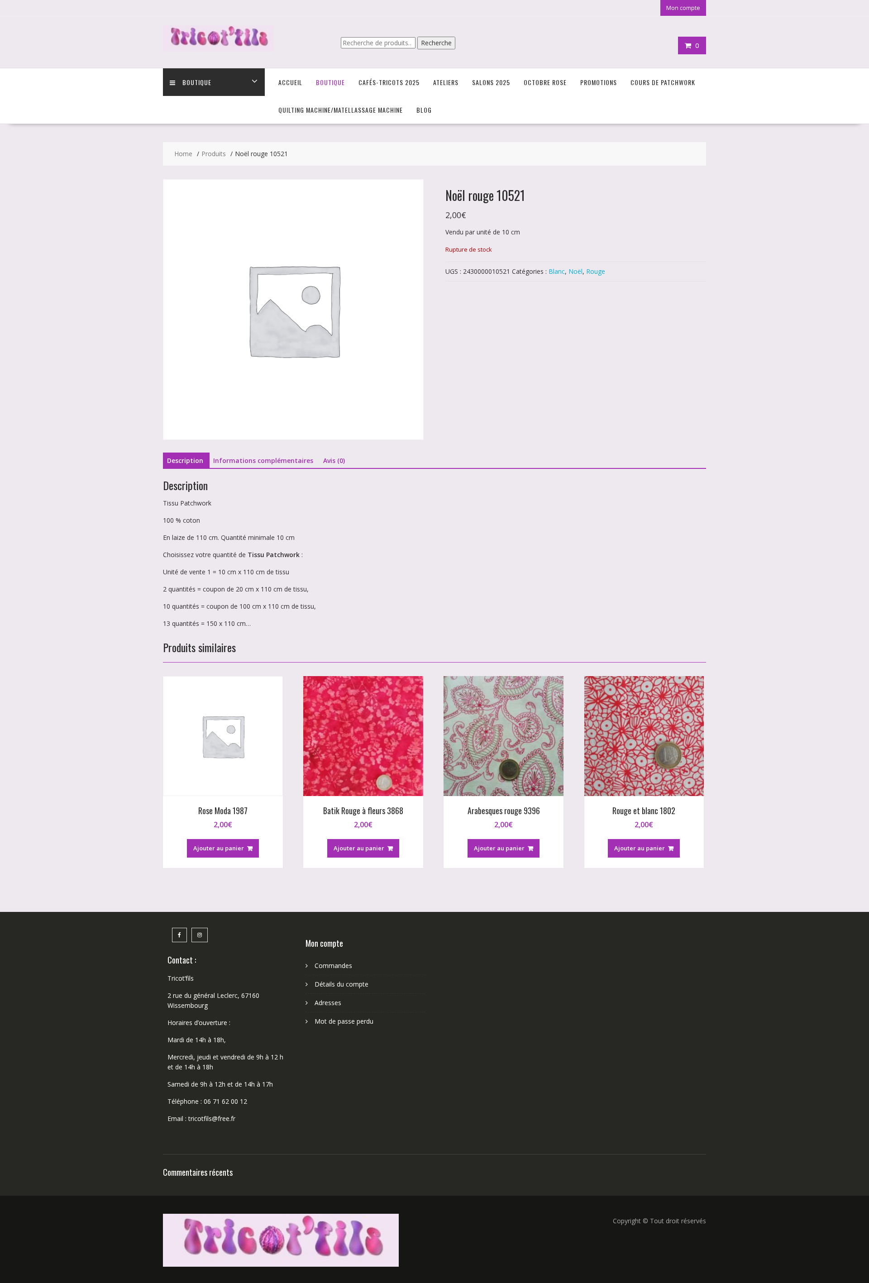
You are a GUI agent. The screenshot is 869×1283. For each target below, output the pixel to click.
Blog (424, 109)
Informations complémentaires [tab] (263, 460)
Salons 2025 (491, 82)
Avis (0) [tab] (334, 460)
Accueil (290, 82)
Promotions (598, 82)
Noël (575, 271)
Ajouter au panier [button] (218, 848)
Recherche (436, 42)
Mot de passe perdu (344, 1021)
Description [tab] (185, 460)
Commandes (333, 965)
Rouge (595, 271)
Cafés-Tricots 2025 (389, 82)
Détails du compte (341, 984)
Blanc (557, 271)
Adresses (328, 1002)
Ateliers (445, 82)
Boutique (196, 82)
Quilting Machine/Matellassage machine (340, 109)
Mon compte (683, 8)
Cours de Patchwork (662, 82)
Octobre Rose (545, 82)
